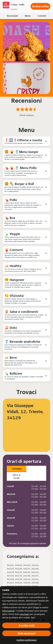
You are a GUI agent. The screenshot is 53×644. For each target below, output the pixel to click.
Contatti (41, 15)
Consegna (16, 468)
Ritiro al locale (16, 476)
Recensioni (12, 15)
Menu (28, 15)
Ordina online (40, 6)
